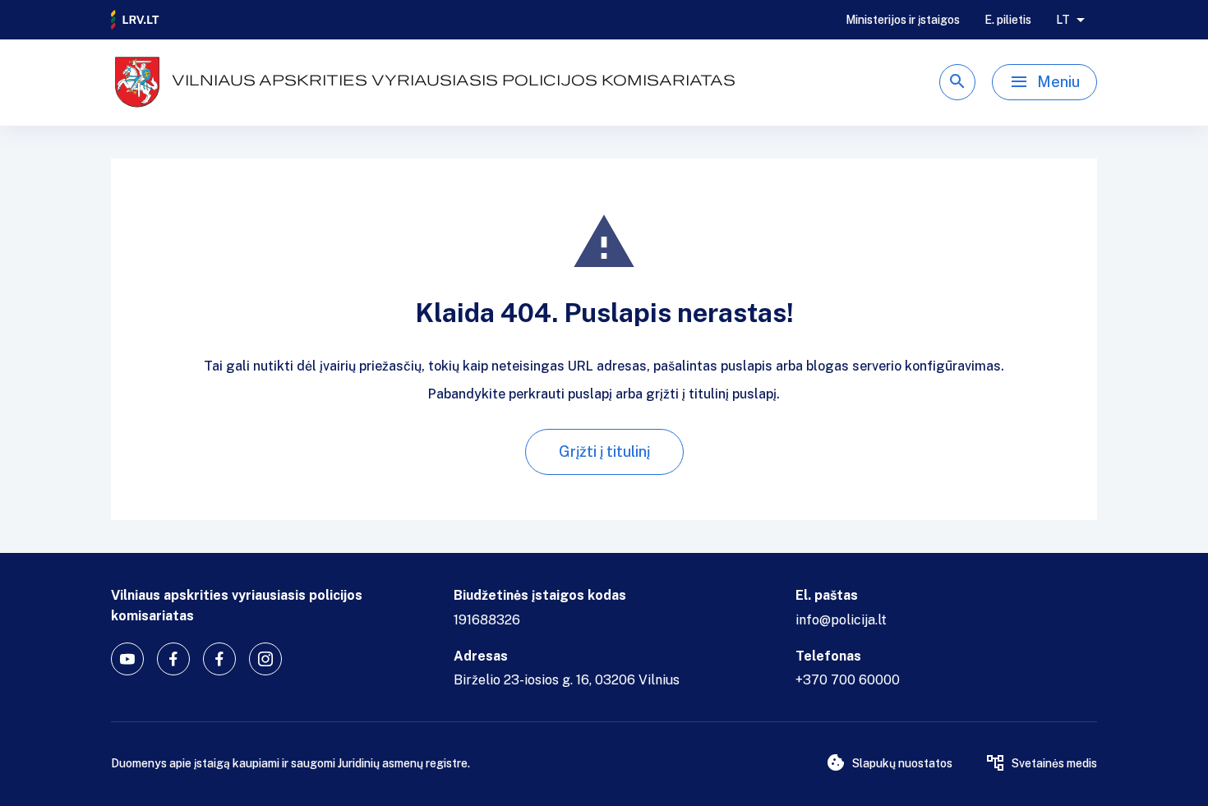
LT (1063, 19)
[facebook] (173, 658)
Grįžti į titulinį (604, 451)
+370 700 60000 (847, 680)
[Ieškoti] (957, 82)
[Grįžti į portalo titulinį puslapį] (135, 19)
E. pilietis (1007, 19)
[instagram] (265, 658)
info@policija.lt (841, 620)
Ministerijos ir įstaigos (903, 19)
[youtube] (127, 658)
